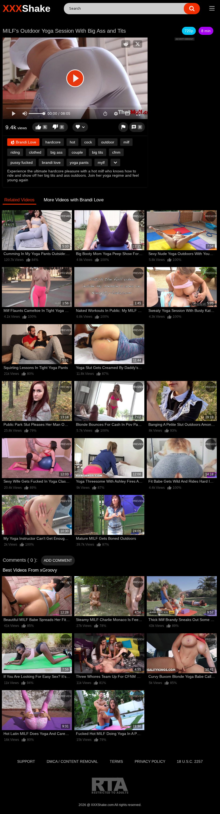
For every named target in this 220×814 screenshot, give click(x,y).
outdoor (107, 142)
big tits (97, 152)
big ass (56, 152)
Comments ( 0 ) (19, 560)
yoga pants (79, 162)
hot (72, 142)
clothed (35, 152)
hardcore (53, 142)
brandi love (51, 162)
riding (15, 152)
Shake (26, 8)
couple (77, 152)
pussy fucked (21, 162)
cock (88, 142)
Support (26, 761)
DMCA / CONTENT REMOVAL (72, 761)
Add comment (58, 560)
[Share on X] (137, 44)
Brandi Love (25, 142)
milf (126, 142)
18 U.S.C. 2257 (190, 761)
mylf (101, 162)
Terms (116, 761)
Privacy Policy (150, 761)
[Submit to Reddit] (125, 44)
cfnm (116, 152)
